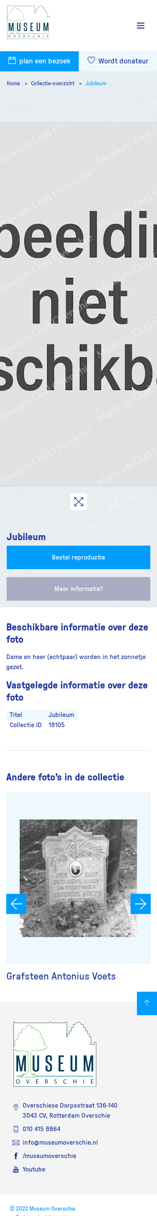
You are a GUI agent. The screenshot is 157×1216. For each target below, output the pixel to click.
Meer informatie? (78, 589)
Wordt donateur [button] (122, 61)
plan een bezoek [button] (44, 61)
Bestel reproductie (78, 557)
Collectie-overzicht (53, 83)
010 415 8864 (41, 1129)
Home (14, 83)
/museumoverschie (49, 1156)
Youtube (34, 1169)
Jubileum (95, 83)
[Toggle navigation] (140, 26)
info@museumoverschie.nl (60, 1142)
